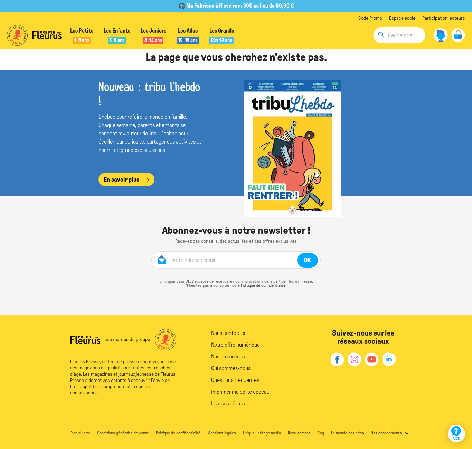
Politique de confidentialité (263, 285)
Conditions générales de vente (123, 433)
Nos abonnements (386, 433)
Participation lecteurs (443, 18)
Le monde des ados (347, 433)
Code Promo (370, 18)
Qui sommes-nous (231, 368)
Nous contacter (228, 333)
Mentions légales (221, 433)
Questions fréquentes (235, 380)
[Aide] (456, 433)
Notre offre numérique (235, 345)
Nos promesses (228, 356)
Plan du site (80, 433)
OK (307, 260)
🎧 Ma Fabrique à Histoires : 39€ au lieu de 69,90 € (236, 6)
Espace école (402, 18)
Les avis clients (228, 403)
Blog (320, 433)
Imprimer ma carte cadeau (240, 392)
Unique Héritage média (262, 433)
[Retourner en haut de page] (457, 413)
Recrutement (299, 433)
